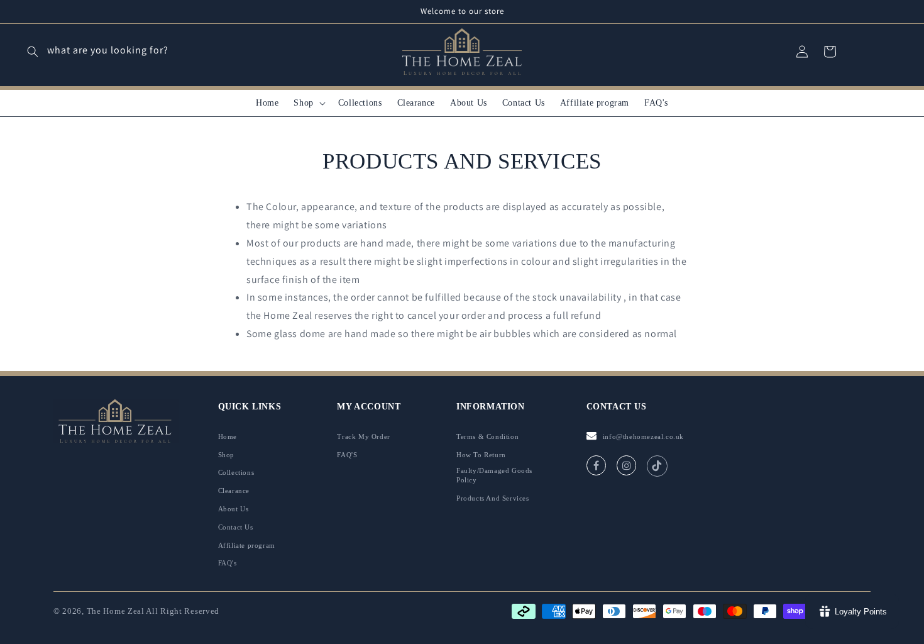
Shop (226, 454)
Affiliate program (246, 545)
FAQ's (227, 563)
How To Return (481, 454)
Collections (236, 472)
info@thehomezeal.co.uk (643, 436)
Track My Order (363, 436)
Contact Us (235, 527)
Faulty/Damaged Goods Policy (494, 475)
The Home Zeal (116, 611)
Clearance (234, 490)
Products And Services (492, 498)
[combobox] (128, 52)
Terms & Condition (487, 436)
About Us (233, 509)
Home (227, 436)
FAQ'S (347, 454)
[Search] (33, 51)
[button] (308, 103)
